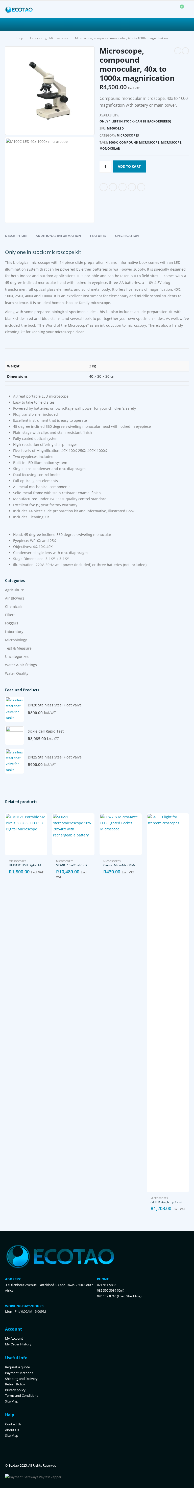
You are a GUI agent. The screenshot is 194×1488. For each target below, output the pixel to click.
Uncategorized (17, 656)
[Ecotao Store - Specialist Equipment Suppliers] (19, 9)
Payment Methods (19, 1373)
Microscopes (128, 135)
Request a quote (17, 1367)
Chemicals (13, 606)
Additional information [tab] (58, 235)
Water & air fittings (21, 664)
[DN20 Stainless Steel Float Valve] (14, 709)
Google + (132, 187)
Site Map (11, 1401)
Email (141, 187)
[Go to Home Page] (7, 38)
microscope (171, 142)
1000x (113, 142)
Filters (10, 614)
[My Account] (167, 10)
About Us (12, 1430)
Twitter (113, 187)
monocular (110, 148)
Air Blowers (14, 598)
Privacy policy (15, 1390)
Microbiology (16, 639)
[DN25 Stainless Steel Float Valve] (14, 761)
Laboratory (14, 631)
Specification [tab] (127, 235)
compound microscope (139, 142)
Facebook (104, 187)
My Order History (18, 1344)
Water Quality (16, 673)
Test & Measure (18, 648)
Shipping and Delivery (21, 1379)
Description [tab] (16, 235)
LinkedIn (122, 187)
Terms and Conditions (21, 1395)
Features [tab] (98, 235)
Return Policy (15, 1384)
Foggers (11, 623)
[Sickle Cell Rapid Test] (14, 735)
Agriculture (14, 589)
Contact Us (13, 1424)
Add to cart (129, 166)
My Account (14, 1338)
